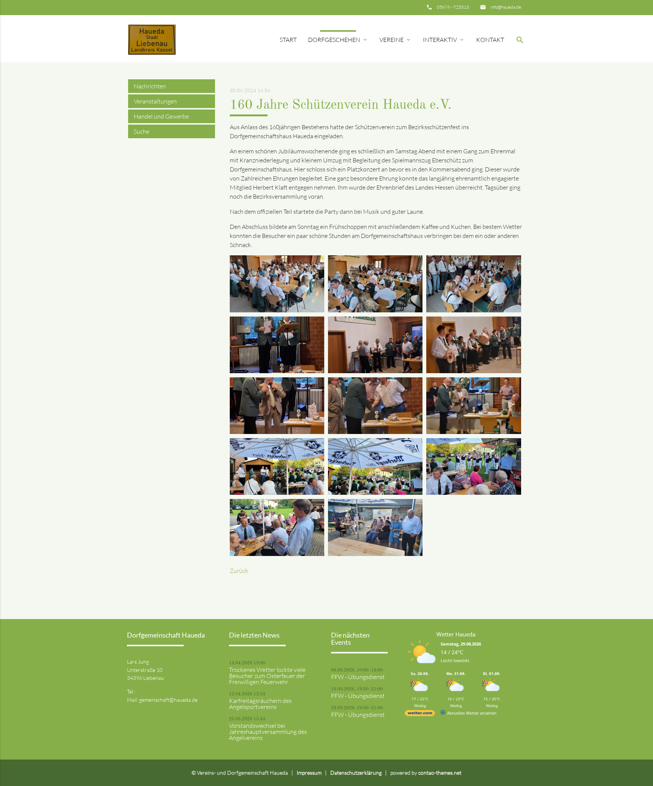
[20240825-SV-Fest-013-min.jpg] (277, 553)
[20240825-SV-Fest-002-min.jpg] (375, 310)
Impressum (309, 772)
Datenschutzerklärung (356, 772)
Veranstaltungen (155, 101)
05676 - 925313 (453, 7)
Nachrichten (150, 86)
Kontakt (490, 39)
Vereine (395, 39)
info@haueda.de (506, 7)
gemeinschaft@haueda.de (168, 699)
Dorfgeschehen (338, 39)
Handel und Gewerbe (161, 116)
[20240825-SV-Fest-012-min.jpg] (473, 492)
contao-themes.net (439, 772)
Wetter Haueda (455, 634)
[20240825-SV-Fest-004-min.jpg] (277, 371)
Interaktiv (444, 39)
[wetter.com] (420, 714)
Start (288, 39)
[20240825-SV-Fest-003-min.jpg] (473, 310)
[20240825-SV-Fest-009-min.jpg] (473, 431)
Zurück (239, 570)
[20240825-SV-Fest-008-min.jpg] (375, 431)
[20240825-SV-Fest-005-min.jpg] (375, 371)
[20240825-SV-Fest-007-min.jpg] (277, 431)
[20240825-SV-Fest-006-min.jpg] (473, 371)
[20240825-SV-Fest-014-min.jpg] (375, 553)
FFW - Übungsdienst (358, 677)
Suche (141, 131)
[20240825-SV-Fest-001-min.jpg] (277, 310)
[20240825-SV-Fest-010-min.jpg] (277, 492)
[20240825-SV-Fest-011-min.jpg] (375, 492)
